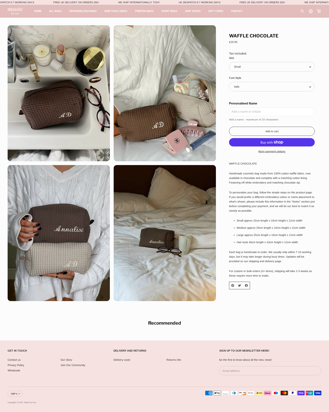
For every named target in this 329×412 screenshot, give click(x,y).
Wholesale (14, 370)
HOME (38, 11)
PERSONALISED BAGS (83, 11)
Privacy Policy (16, 365)
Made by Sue (30, 402)
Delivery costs (121, 359)
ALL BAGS (55, 11)
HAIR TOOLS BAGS (115, 11)
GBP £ (14, 393)
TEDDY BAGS (169, 11)
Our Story (66, 359)
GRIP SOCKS (193, 11)
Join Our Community (73, 365)
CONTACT (237, 11)
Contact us (14, 359)
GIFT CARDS (215, 11)
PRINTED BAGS (144, 11)
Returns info (173, 359)
